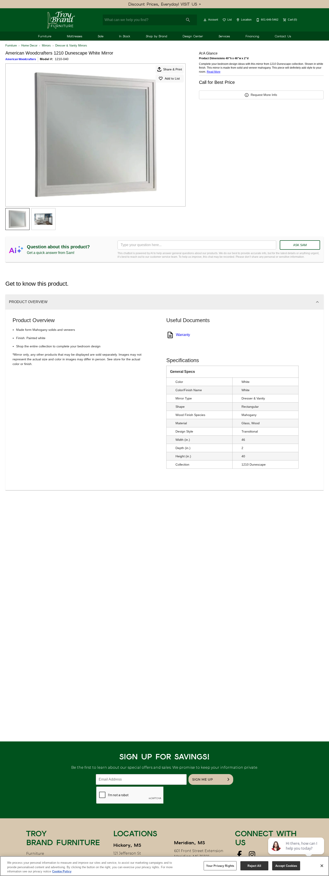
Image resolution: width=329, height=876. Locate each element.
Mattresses (74, 36)
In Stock (124, 36)
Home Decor (29, 45)
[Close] (322, 866)
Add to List (172, 78)
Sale (100, 36)
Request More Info (264, 95)
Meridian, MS (189, 843)
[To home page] (61, 20)
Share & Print (172, 69)
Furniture (44, 36)
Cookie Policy (61, 871)
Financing (252, 36)
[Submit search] (188, 20)
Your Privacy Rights (220, 865)
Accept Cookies (286, 865)
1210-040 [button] (61, 59)
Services (224, 36)
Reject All (254, 865)
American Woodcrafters (20, 59)
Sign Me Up (202, 779)
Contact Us (283, 36)
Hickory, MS (127, 845)
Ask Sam (300, 245)
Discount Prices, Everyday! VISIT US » (164, 4)
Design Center (193, 36)
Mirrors (46, 45)
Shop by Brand (156, 36)
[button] (205, 20)
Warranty (183, 335)
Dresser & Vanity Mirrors (71, 45)
